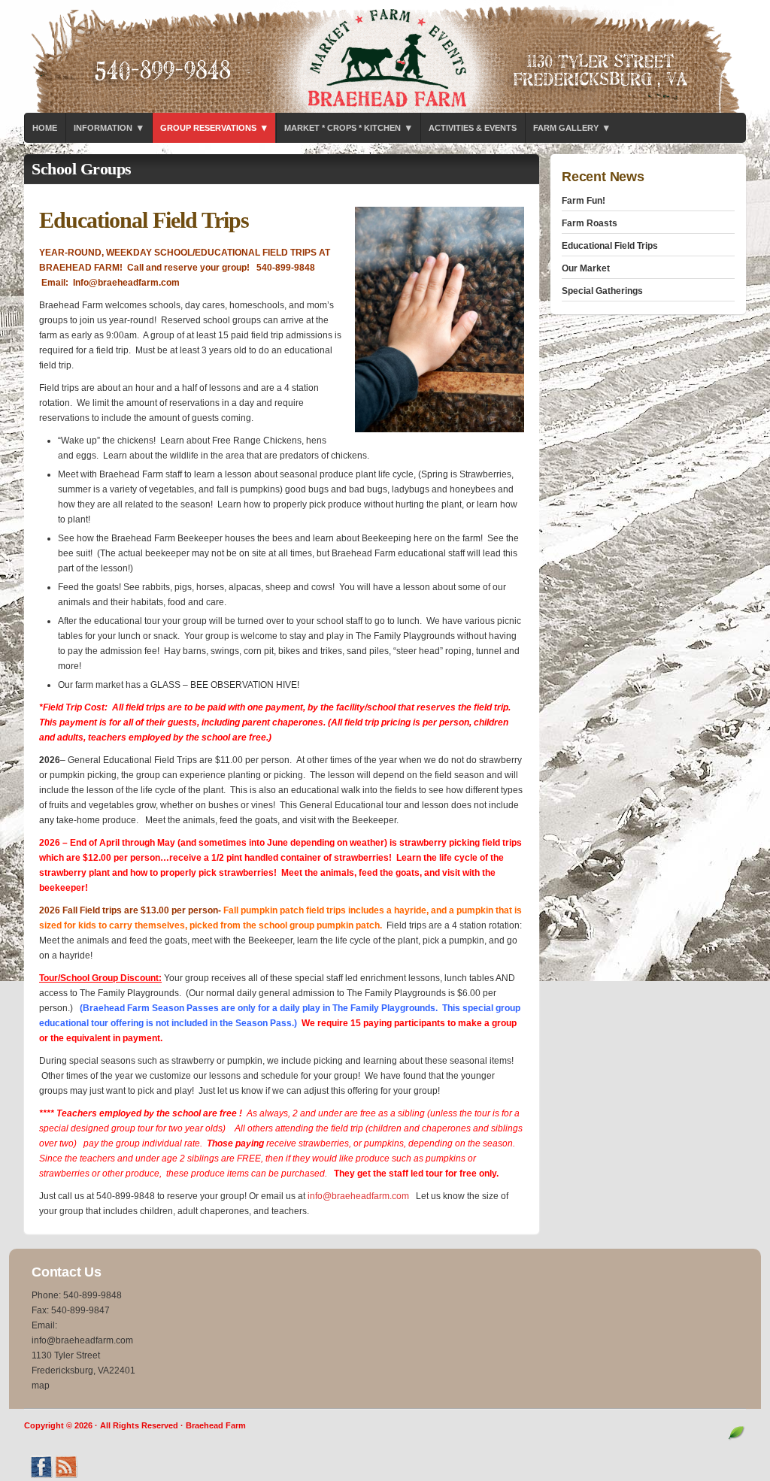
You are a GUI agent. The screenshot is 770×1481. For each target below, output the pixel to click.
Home (44, 127)
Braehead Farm (385, 56)
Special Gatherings (602, 291)
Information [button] (108, 127)
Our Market (586, 268)
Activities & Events (473, 127)
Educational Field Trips (610, 246)
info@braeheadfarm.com (358, 1196)
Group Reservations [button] (213, 127)
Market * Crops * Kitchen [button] (347, 127)
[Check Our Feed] (65, 1475)
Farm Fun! (583, 200)
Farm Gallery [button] (571, 127)
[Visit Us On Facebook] (41, 1475)
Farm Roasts (589, 223)
